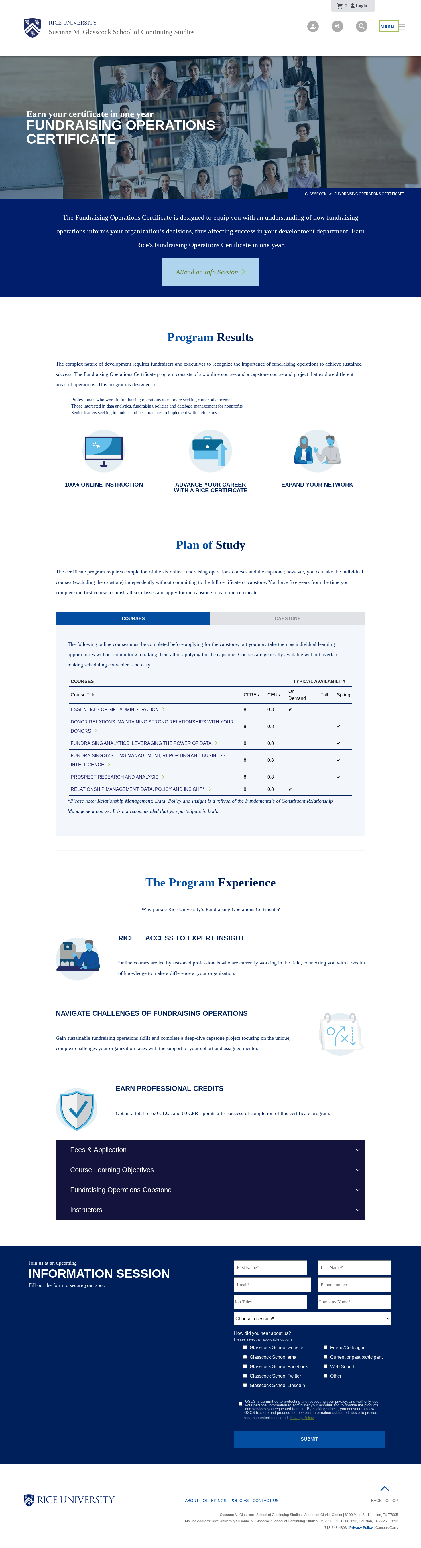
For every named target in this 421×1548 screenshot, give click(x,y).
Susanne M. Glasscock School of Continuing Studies (121, 32)
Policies (239, 1500)
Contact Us (265, 1500)
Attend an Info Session (207, 272)
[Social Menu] (337, 26)
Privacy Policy (302, 1418)
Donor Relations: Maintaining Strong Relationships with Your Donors (152, 726)
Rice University (73, 22)
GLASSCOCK (315, 194)
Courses (133, 618)
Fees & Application (98, 1150)
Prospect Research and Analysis (114, 777)
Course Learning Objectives (112, 1170)
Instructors (86, 1210)
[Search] (361, 26)
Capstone (288, 618)
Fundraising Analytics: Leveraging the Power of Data (141, 743)
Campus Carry (386, 1528)
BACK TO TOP (384, 1500)
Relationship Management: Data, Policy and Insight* (138, 789)
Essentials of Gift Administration (115, 709)
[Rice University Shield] (32, 28)
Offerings (214, 1500)
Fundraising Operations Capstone (121, 1190)
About (192, 1500)
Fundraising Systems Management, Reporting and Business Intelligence (148, 760)
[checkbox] (321, 1365)
